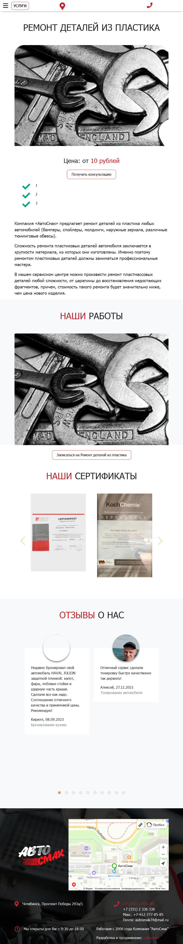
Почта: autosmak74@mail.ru (145, 919)
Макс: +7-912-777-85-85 (143, 914)
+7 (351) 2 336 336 (139, 909)
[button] (59, 792)
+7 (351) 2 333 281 (139, 903)
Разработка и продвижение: (127, 937)
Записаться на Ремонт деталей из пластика (92, 454)
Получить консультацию (91, 174)
